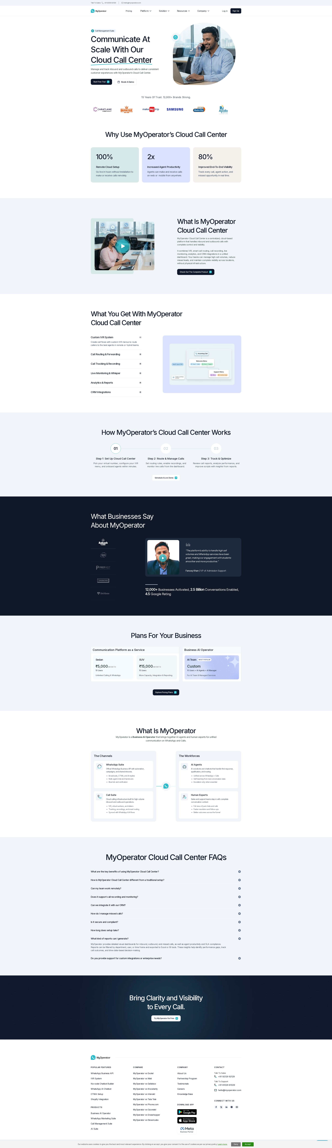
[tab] (116, 342)
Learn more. (222, 1144)
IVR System (96, 1078)
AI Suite (94, 1129)
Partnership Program (187, 1078)
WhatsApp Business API (102, 1073)
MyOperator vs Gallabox (144, 1083)
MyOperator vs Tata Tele (144, 1099)
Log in (225, 11)
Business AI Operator (101, 1113)
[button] (144, 10)
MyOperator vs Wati (142, 1078)
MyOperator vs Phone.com (145, 1104)
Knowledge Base (185, 1094)
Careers (181, 1089)
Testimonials (183, 1083)
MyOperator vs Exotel (143, 1073)
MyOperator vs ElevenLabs (145, 1120)
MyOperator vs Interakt (144, 1094)
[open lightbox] (122, 246)
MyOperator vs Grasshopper (146, 1115)
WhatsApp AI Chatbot (101, 1089)
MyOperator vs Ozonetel (144, 1109)
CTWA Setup (97, 1094)
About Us (181, 1073)
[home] (98, 11)
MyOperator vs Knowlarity (145, 1089)
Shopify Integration (100, 1099)
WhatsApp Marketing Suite (103, 1118)
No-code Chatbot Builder (102, 1083)
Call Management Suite (101, 1123)
